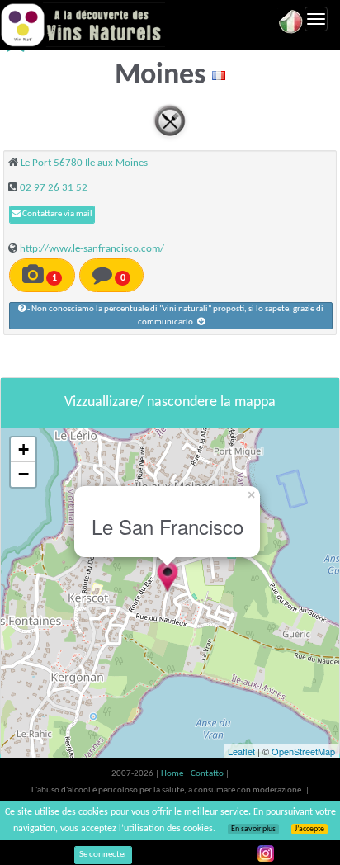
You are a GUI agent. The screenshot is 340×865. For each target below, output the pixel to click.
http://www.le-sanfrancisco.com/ (92, 248)
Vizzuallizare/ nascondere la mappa (170, 402)
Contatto (208, 773)
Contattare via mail (56, 214)
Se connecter (103, 854)
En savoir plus (253, 829)
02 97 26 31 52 (53, 187)
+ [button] (23, 449)
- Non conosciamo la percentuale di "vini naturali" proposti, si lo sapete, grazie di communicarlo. (174, 316)
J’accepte (309, 829)
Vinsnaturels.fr (82, 25)
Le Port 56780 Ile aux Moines (84, 163)
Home (173, 773)
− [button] (23, 474)
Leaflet (241, 751)
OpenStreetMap (303, 751)
